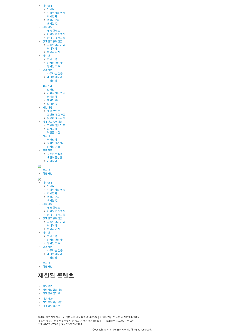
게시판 (46, 55)
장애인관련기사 (55, 62)
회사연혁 (52, 16)
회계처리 (52, 48)
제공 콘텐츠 (53, 30)
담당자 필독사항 (56, 37)
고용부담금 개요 (56, 44)
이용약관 (48, 286)
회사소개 (48, 5)
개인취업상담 (54, 77)
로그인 (46, 169)
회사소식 (52, 59)
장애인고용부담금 (53, 41)
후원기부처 (53, 19)
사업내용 (48, 27)
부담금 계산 (53, 52)
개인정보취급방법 (53, 289)
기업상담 (52, 80)
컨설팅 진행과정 (56, 34)
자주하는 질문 (55, 73)
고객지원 (48, 69)
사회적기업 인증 (56, 12)
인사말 (50, 9)
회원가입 (48, 173)
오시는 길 (52, 23)
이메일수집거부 (51, 293)
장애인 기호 (53, 66)
